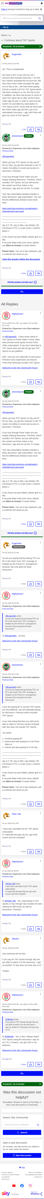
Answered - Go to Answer (22, 46)
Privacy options (7, 1172)
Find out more (7, 151)
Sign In (41, 3)
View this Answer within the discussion (21, 259)
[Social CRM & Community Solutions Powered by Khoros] (36, 1194)
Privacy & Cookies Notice (11, 1174)
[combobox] (20, 18)
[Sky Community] (14, 3)
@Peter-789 (10, 884)
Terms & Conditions (35, 1172)
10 (7, 1059)
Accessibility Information (33, 1174)
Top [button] (23, 1167)
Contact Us (38, 1177)
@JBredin (9, 1019)
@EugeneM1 (8, 156)
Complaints (6, 1177)
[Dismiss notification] (41, 9)
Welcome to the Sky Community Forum (20, 368)
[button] (40, 53)
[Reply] (38, 129)
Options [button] (4, 35)
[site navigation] (2, 3)
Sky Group (5, 1179)
